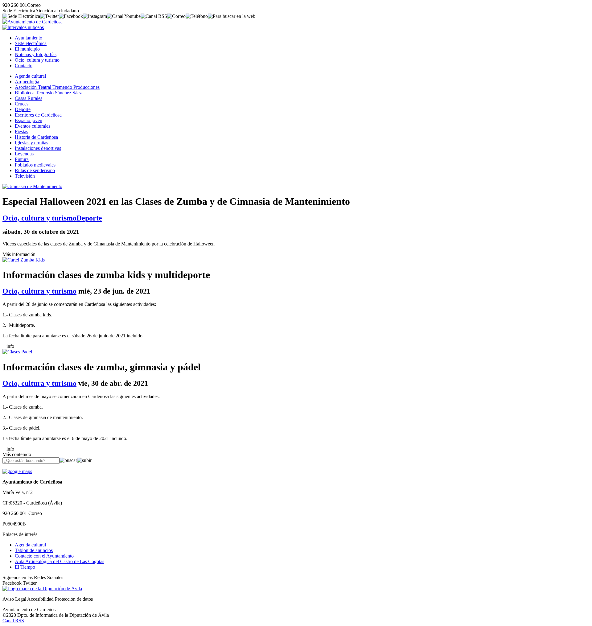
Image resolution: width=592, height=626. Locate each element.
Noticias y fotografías (35, 54)
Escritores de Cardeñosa (38, 114)
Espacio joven (28, 120)
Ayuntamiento (28, 37)
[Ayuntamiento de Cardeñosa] (32, 21)
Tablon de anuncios (34, 550)
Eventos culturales (32, 126)
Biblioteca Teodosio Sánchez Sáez (48, 92)
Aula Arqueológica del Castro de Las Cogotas (59, 561)
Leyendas (24, 153)
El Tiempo (25, 567)
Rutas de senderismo (35, 170)
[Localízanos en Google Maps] (17, 471)
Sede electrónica (31, 43)
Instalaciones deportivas (38, 148)
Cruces (21, 103)
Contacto (23, 65)
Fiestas (21, 131)
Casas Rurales (28, 98)
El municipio (27, 48)
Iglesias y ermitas (31, 142)
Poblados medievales (35, 164)
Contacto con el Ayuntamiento (44, 555)
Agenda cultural (30, 76)
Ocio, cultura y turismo (37, 60)
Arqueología (27, 81)
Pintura (22, 159)
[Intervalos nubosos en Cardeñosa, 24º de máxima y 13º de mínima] (23, 27)
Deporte (23, 109)
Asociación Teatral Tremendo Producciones (57, 87)
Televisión (25, 176)
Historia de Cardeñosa (36, 137)
